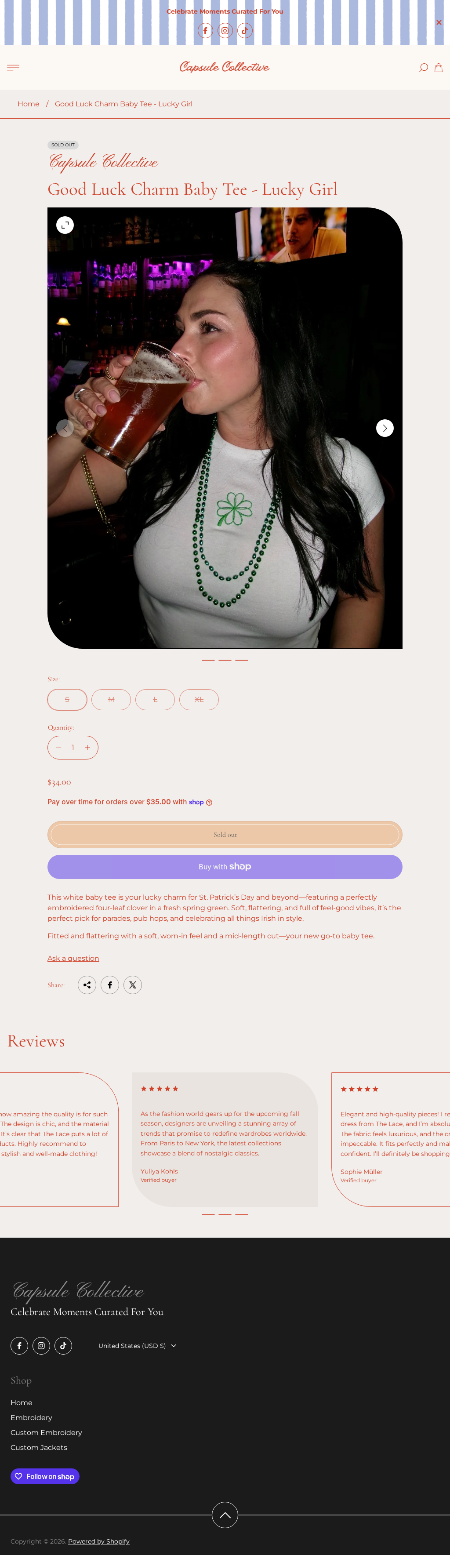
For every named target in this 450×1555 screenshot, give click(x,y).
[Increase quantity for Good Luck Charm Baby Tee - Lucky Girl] (90, 747)
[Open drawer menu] (13, 67)
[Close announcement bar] (438, 22)
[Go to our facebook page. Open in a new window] (205, 30)
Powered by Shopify (99, 1541)
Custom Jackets (39, 1447)
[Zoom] (65, 225)
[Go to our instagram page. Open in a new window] (225, 30)
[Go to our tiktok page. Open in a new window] (245, 30)
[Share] (87, 985)
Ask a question (73, 959)
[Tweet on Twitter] (132, 985)
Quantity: (61, 727)
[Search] (423, 67)
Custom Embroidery (46, 1432)
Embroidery (31, 1417)
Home (29, 104)
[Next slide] (385, 428)
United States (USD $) (132, 1346)
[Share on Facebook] (110, 985)
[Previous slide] (65, 428)
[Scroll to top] (225, 1515)
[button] (208, 660)
